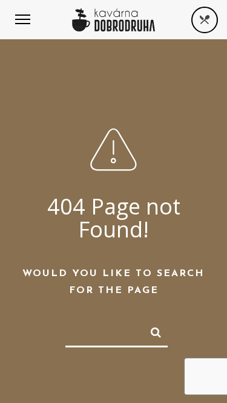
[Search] (151, 330)
